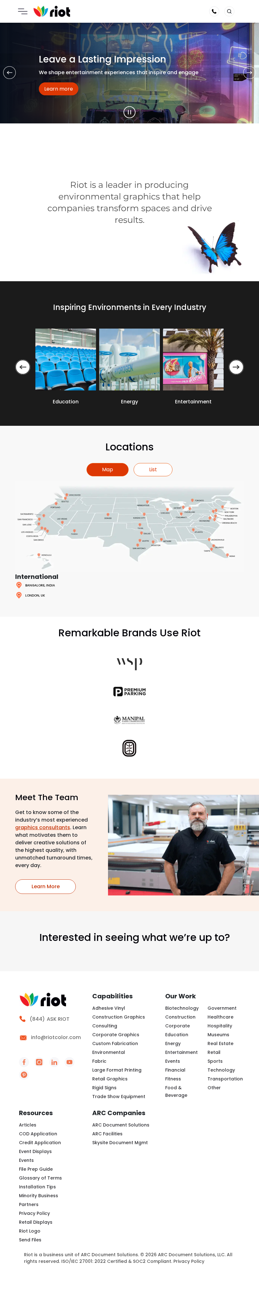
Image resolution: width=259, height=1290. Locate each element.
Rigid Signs (104, 1088)
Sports (215, 1061)
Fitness (173, 1079)
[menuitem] (52, 1023)
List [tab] (153, 469)
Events (172, 1061)
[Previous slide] (22, 367)
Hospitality (220, 1026)
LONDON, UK (35, 595)
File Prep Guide (36, 1169)
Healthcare (220, 1017)
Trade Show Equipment (118, 1096)
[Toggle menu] (22, 11)
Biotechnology (182, 1008)
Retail (214, 1052)
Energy (173, 1043)
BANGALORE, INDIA (40, 585)
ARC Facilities (107, 1134)
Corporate (177, 1026)
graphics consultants (42, 827)
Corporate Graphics (115, 1034)
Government (222, 1008)
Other (214, 1088)
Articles (27, 1125)
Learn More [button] (54, 886)
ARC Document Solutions (120, 1125)
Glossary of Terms (40, 1178)
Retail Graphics (110, 1079)
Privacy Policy (34, 1213)
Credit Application (40, 1142)
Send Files (30, 1240)
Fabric (99, 1061)
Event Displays (35, 1151)
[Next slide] (236, 367)
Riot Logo (29, 1231)
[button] (229, 11)
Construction (180, 1017)
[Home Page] (52, 11)
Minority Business (38, 1195)
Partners (29, 1204)
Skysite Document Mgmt (120, 1142)
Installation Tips (37, 1187)
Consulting (104, 1026)
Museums (218, 1034)
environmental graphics (109, 196)
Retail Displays (35, 1222)
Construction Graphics (118, 1017)
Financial (175, 1070)
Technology (221, 1070)
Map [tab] (107, 469)
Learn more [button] (61, 88)
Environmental (108, 1052)
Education (176, 1034)
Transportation (225, 1079)
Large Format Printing (117, 1070)
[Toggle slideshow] (129, 112)
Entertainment (181, 1052)
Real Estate (220, 1043)
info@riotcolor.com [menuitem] (56, 1037)
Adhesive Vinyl (108, 1008)
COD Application (38, 1134)
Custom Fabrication (115, 1043)
